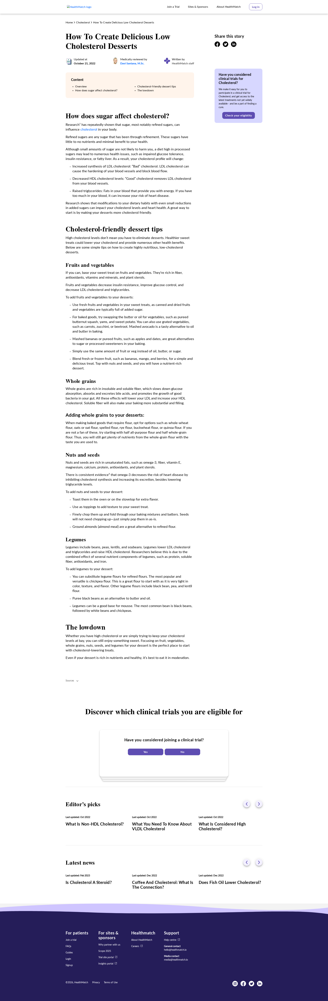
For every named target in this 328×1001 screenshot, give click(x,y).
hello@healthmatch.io (175, 950)
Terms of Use (111, 982)
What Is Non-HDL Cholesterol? (95, 824)
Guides (69, 952)
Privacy (96, 982)
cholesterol (88, 129)
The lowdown (145, 90)
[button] (255, 6)
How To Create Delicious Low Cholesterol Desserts (123, 22)
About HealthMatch (141, 940)
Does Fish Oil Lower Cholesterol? (230, 883)
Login (68, 959)
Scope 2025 (104, 951)
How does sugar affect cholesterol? (96, 90)
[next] (259, 804)
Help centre (170, 940)
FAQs (68, 946)
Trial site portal (106, 957)
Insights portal (105, 964)
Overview (81, 86)
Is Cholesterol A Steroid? (89, 883)
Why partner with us (109, 945)
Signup (69, 965)
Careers (135, 946)
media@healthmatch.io (176, 960)
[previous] (246, 804)
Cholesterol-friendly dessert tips (156, 86)
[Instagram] (235, 985)
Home (69, 22)
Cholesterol (83, 22)
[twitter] (225, 46)
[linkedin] (233, 46)
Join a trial (71, 940)
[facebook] (217, 46)
